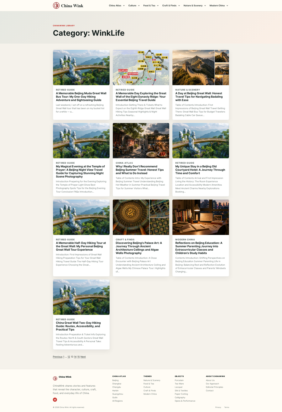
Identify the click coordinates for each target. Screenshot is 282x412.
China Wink (72, 6)
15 (78, 356)
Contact (210, 390)
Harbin (115, 390)
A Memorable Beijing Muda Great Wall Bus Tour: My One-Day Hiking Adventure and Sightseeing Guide (81, 97)
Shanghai (116, 383)
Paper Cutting (181, 394)
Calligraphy (180, 397)
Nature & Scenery (193, 5)
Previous (57, 356)
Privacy (218, 407)
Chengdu (116, 387)
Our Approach (212, 383)
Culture (132, 5)
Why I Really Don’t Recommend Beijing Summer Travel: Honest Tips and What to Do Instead (140, 170)
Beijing (115, 380)
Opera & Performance (185, 401)
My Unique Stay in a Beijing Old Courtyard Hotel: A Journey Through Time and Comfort (200, 170)
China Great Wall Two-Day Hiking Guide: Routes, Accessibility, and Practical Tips (78, 326)
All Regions (117, 401)
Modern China (217, 5)
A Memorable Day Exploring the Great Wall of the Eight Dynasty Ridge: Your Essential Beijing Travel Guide (141, 97)
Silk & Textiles (181, 390)
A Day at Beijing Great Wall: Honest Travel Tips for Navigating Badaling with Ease (199, 97)
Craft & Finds (169, 5)
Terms (226, 407)
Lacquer (179, 387)
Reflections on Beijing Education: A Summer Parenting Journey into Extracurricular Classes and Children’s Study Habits (198, 248)
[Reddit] (55, 400)
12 (69, 356)
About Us (210, 380)
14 (75, 356)
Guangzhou (117, 394)
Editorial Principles (214, 387)
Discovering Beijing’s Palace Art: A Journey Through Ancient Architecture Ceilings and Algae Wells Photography (139, 248)
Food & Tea (149, 5)
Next (83, 356)
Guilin (115, 397)
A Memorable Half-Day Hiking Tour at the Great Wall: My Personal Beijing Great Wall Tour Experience (81, 246)
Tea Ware (179, 383)
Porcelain (179, 380)
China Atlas (115, 5)
